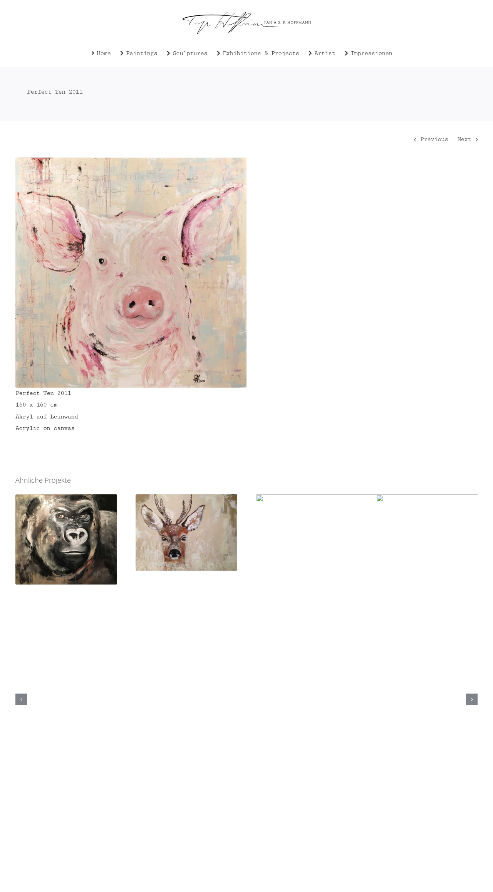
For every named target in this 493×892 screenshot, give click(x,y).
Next (464, 139)
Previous (434, 139)
